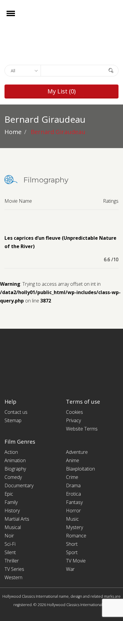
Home (12, 132)
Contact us (15, 412)
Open (16, 17)
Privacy (73, 420)
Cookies (74, 412)
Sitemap (12, 420)
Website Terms (82, 428)
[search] (111, 70)
